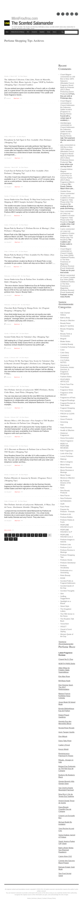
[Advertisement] (43, 5)
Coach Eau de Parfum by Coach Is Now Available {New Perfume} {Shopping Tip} (26, 171)
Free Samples (65, 411)
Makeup (63, 459)
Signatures (42, 32)
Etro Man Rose (64, 676)
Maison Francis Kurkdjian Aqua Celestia (64, 696)
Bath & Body (65, 318)
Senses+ (54, 32)
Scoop (48, 32)
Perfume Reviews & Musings (17, 32)
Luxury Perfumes (66, 456)
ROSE (62, 578)
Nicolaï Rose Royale (66, 728)
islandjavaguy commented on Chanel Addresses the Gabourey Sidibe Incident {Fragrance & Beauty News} (67, 129)
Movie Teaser (65, 475)
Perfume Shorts (66, 560)
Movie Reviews (66, 467)
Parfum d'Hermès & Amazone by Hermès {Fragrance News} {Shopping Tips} (28, 479)
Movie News (65, 465)
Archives (34, 898)
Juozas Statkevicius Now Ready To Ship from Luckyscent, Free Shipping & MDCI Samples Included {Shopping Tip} (29, 200)
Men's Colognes (66, 462)
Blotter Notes (65, 341)
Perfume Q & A (66, 547)
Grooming (64, 422)
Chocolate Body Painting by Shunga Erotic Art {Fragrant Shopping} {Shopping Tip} (26, 309)
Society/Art (34, 32)
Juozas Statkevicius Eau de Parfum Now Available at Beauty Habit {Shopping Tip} (28, 280)
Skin (62, 594)
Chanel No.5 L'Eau (65, 659)
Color (62, 350)
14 (11, 539)
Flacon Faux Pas (66, 384)
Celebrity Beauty (66, 344)
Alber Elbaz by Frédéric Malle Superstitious (64, 670)
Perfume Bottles (66, 517)
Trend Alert (64, 624)
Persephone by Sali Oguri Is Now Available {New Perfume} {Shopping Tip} (28, 141)
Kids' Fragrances (66, 451)
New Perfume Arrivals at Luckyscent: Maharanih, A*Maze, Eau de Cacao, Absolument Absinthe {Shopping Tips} (29, 505)
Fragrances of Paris (67, 398)
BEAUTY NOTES (67, 326)
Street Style (64, 606)
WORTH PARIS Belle (66, 664)
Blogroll (63, 339)
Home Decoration (67, 438)
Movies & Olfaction (67, 478)
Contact (44, 898)
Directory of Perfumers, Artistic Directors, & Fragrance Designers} (67, 369)
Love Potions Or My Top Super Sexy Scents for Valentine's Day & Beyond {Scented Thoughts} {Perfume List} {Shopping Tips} (29, 362)
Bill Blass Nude (64, 681)
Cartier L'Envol (64, 745)
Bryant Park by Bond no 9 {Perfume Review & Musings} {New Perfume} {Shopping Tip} (29, 229)
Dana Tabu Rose (64, 741)
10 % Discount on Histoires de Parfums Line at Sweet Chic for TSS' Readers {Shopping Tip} (29, 450)
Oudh (62, 504)
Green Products (66, 419)
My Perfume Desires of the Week (65, 483)
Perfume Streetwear (68, 563)
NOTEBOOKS (65, 501)
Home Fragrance (66, 441)
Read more (16, 98)
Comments (7, 215)
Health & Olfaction (67, 430)
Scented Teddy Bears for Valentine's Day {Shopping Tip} (26, 336)
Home (7, 32)
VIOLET (63, 627)
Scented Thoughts (67, 591)
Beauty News (65, 323)
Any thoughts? (8, 158)
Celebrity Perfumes (67, 347)
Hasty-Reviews (66, 428)
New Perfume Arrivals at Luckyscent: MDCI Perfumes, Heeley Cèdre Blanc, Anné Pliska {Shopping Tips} (29, 390)
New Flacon (65, 495)
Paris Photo (64, 507)
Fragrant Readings (67, 400)
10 (40, 535)
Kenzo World (63, 749)
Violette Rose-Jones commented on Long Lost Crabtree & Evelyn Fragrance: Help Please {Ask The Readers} (67, 197)
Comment (7, 98)
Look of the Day (66, 453)
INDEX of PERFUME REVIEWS (64, 446)
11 (45, 535)
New (28, 32)
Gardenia (63, 416)
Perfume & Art (65, 514)
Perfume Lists (65, 544)
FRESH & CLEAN (67, 414)
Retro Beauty (65, 575)
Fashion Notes (66, 377)
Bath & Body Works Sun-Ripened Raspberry (65, 850)
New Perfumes (66, 498)
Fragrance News (66, 390)
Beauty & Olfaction (67, 320)
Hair (62, 425)
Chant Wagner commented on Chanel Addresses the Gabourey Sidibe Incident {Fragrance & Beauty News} (67, 107)
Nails (62, 488)
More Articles (7, 530)
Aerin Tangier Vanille (66, 732)
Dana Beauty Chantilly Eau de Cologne (64, 809)
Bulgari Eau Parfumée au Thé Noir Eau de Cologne (66, 769)
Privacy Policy (52, 898)
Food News (64, 387)
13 (6, 539)
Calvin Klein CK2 (65, 856)
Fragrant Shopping (67, 408)
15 (15, 539)
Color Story (64, 353)
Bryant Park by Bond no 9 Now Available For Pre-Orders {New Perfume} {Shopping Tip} (29, 256)
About (39, 898)
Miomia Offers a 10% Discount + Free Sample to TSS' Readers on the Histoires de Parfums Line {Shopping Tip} (29, 421)
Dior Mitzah (62, 736)
